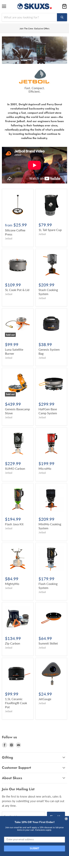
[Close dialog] (66, 818)
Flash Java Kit (14, 524)
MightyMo (12, 583)
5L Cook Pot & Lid (17, 290)
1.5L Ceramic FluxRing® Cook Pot (16, 703)
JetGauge (45, 699)
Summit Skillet (48, 643)
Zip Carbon (12, 643)
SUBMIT (34, 848)
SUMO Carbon (15, 468)
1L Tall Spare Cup (50, 230)
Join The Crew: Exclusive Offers (34, 28)
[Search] (62, 17)
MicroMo (45, 468)
